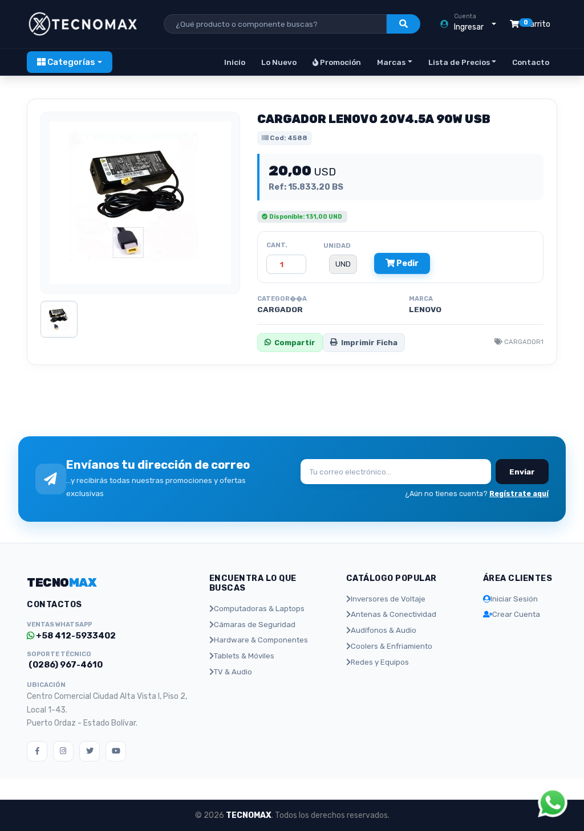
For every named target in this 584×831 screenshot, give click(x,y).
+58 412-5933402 (75, 636)
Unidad (337, 245)
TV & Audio (233, 672)
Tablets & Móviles (244, 656)
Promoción (339, 62)
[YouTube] (116, 751)
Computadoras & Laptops (259, 608)
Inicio (234, 62)
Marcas (391, 62)
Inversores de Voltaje (388, 599)
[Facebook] (37, 751)
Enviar (522, 471)
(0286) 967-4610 (65, 665)
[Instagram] (63, 751)
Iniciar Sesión (514, 599)
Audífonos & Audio (383, 630)
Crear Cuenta (516, 614)
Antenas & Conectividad (393, 614)
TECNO (61, 582)
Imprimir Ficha (369, 342)
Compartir (294, 342)
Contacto (530, 62)
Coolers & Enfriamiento (391, 646)
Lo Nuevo (279, 62)
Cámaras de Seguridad (254, 624)
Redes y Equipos (380, 662)
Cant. (276, 245)
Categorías (70, 62)
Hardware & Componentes (261, 640)
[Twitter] (89, 751)
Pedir (407, 263)
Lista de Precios (459, 62)
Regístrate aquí (519, 493)
